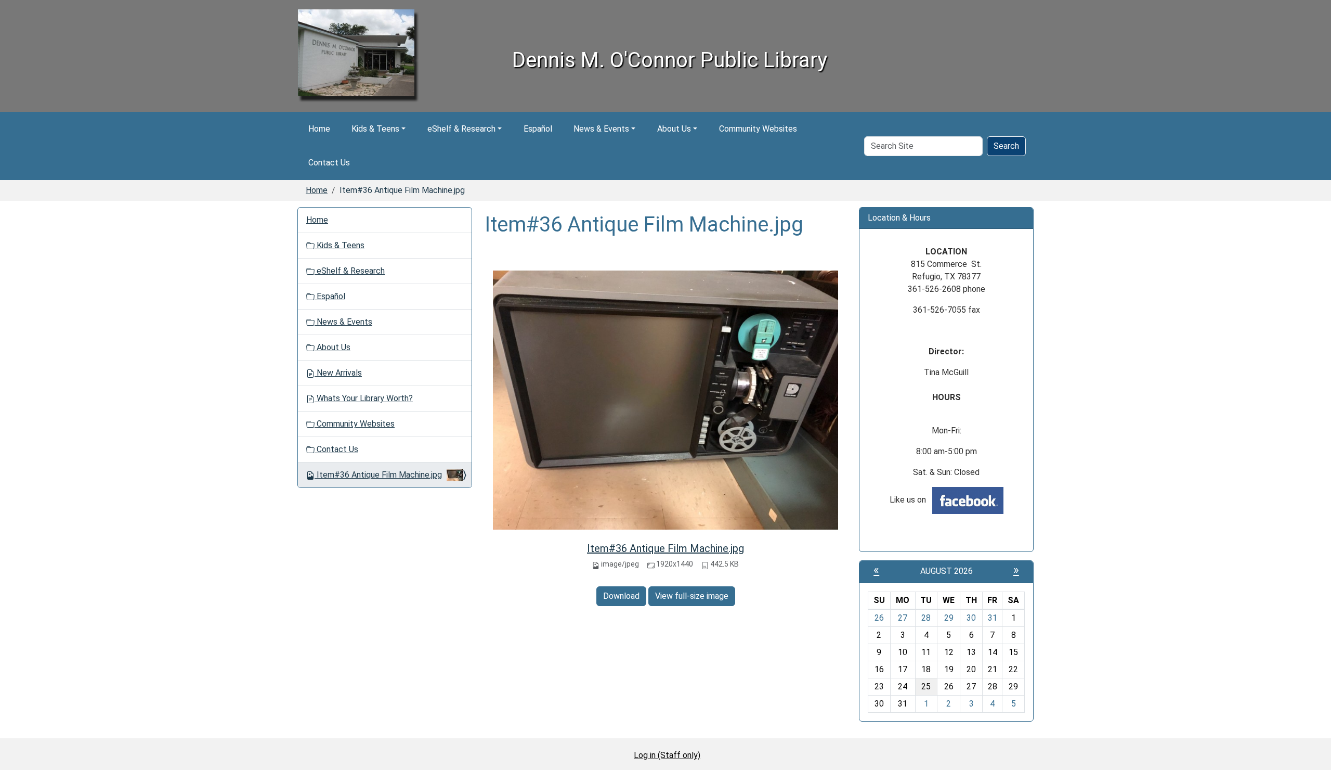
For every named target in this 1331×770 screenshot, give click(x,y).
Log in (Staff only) (667, 755)
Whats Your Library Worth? (364, 398)
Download (621, 596)
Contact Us (329, 163)
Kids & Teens (375, 129)
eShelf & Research (461, 129)
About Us (674, 129)
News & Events (601, 129)
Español (538, 129)
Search (1006, 146)
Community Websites (758, 129)
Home (319, 129)
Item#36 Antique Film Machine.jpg (665, 548)
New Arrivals (338, 373)
